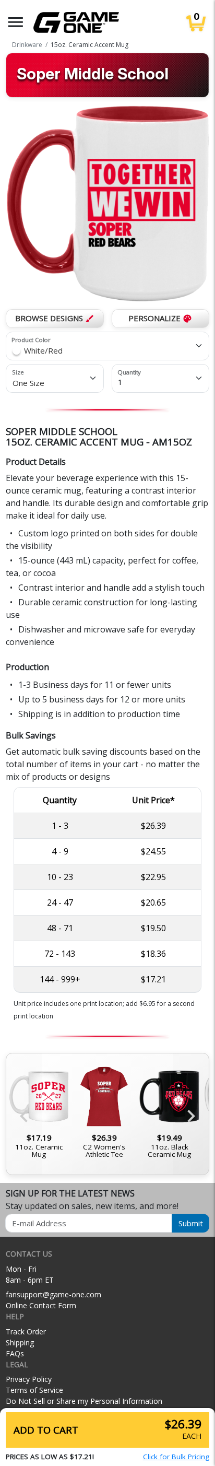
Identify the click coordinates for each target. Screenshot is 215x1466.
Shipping (20, 1342)
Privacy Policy (29, 1379)
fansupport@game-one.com (53, 1294)
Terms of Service (34, 1390)
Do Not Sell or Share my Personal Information (84, 1401)
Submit (190, 1223)
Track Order (26, 1331)
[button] (16, 22)
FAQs (15, 1353)
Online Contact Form (41, 1305)
